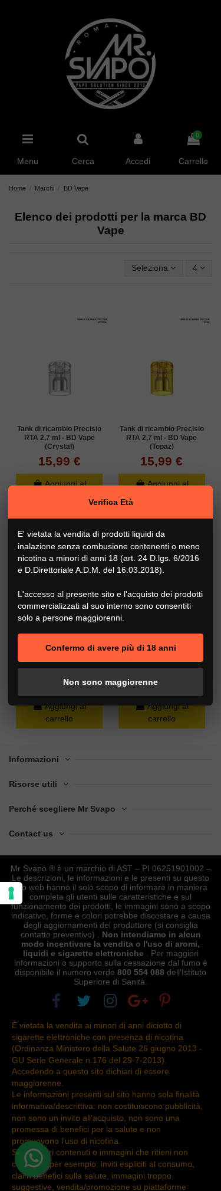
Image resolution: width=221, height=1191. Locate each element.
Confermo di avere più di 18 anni (110, 647)
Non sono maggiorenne (110, 682)
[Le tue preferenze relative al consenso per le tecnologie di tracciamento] (11, 893)
